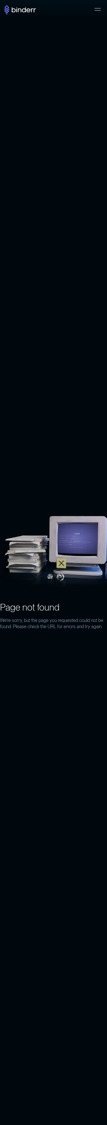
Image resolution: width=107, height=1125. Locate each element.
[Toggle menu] (97, 9)
